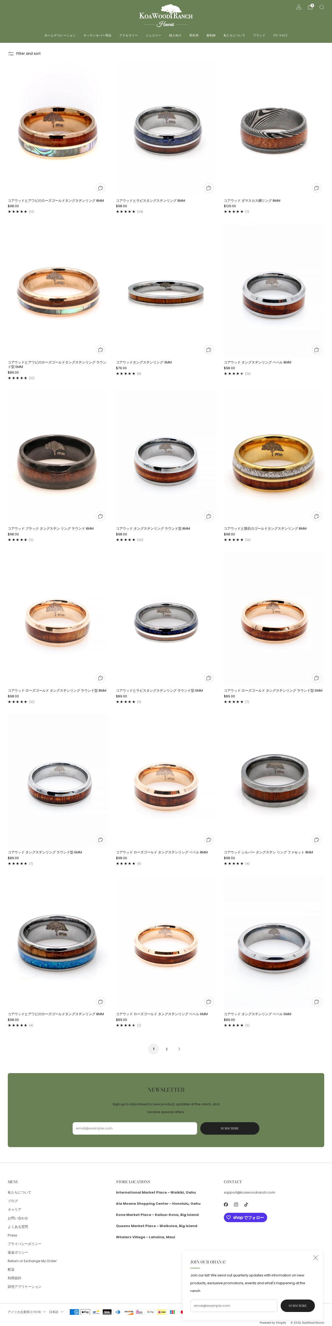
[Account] (298, 7)
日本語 (53, 1312)
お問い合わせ (18, 1218)
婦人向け (175, 35)
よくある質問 (18, 1226)
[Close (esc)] (316, 1258)
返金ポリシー (18, 1252)
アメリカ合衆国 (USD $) (24, 1312)
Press (12, 1235)
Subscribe (298, 1306)
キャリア (14, 1209)
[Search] (321, 7)
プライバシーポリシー (25, 1243)
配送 (11, 1269)
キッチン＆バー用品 (98, 35)
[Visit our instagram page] (236, 1205)
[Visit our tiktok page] (246, 1205)
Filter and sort (28, 53)
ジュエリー (153, 35)
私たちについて (234, 35)
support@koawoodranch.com (249, 1192)
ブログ (13, 1201)
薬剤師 (211, 35)
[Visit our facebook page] (226, 1205)
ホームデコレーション (60, 35)
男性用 (194, 35)
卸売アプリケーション (25, 1286)
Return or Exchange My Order (32, 1260)
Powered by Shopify (273, 1323)
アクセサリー (128, 35)
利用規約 (14, 1278)
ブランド (259, 35)
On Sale (280, 35)
